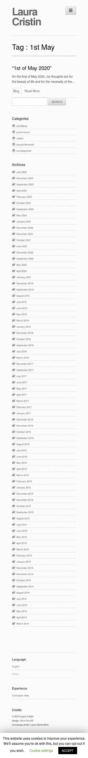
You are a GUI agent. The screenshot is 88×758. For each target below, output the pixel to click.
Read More (32, 91)
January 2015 (23, 561)
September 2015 (25, 512)
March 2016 (22, 475)
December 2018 (24, 332)
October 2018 (23, 339)
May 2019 (21, 314)
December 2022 (24, 227)
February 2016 (24, 481)
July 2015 (21, 524)
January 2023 (23, 221)
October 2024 (23, 203)
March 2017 (22, 400)
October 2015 (23, 506)
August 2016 (22, 444)
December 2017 (24, 363)
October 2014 (23, 580)
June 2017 (21, 382)
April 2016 (21, 468)
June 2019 (21, 308)
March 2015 (22, 549)
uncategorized (23, 150)
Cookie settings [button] (41, 750)
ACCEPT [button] (68, 750)
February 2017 (24, 407)
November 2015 (24, 499)
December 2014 (24, 567)
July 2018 (21, 351)
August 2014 (22, 592)
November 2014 (24, 574)
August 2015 (22, 518)
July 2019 (21, 301)
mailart (19, 138)
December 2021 (24, 233)
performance (23, 132)
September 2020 (25, 258)
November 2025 (24, 178)
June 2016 (21, 456)
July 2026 (21, 172)
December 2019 (24, 283)
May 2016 (21, 462)
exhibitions (21, 126)
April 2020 (21, 271)
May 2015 (21, 537)
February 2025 (24, 196)
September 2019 (25, 289)
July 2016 (21, 450)
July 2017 (21, 376)
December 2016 (24, 419)
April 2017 (21, 394)
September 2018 (25, 345)
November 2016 (24, 425)
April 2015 (21, 543)
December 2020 (24, 252)
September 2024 (25, 209)
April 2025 (21, 190)
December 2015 (24, 493)
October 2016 (23, 431)
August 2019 (22, 295)
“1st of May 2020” (31, 67)
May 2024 (21, 215)
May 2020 (21, 264)
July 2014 (21, 598)
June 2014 (21, 605)
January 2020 (23, 277)
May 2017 (21, 388)
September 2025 (25, 184)
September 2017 (25, 370)
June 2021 (21, 246)
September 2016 (25, 438)
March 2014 (22, 623)
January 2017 (23, 413)
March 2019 (22, 320)
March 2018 (22, 357)
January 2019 (23, 326)
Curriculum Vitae (20, 695)
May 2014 (21, 611)
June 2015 (21, 530)
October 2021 (23, 240)
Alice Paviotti (26, 720)
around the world (25, 144)
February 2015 (24, 555)
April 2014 (21, 617)
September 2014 (25, 586)
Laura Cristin (26, 16)
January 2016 (23, 487)
